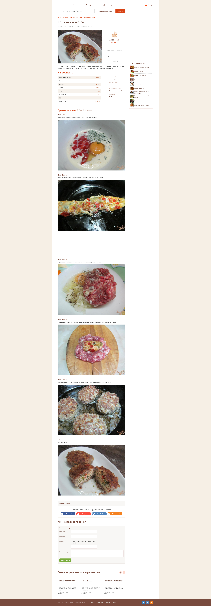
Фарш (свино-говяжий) (65, 77)
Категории (77, 5)
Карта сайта (100, 602)
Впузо (59, 17)
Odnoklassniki (116, 514)
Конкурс (89, 5)
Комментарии (110, 50)
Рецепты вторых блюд (69, 17)
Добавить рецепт (110, 5)
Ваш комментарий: (64, 552)
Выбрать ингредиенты (105, 11)
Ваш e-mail (62, 536)
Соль (60, 98)
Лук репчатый (62, 94)
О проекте (92, 602)
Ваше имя (62, 531)
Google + (84, 514)
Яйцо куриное (62, 81)
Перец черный (62, 101)
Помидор (61, 84)
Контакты (108, 602)
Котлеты (79, 17)
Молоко (61, 87)
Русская (111, 85)
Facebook (69, 514)
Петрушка (61, 91)
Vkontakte (100, 514)
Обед (110, 96)
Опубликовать (65, 560)
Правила (98, 5)
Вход (150, 5)
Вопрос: (61, 541)
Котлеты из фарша (89, 17)
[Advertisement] (91, 243)
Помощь (115, 602)
